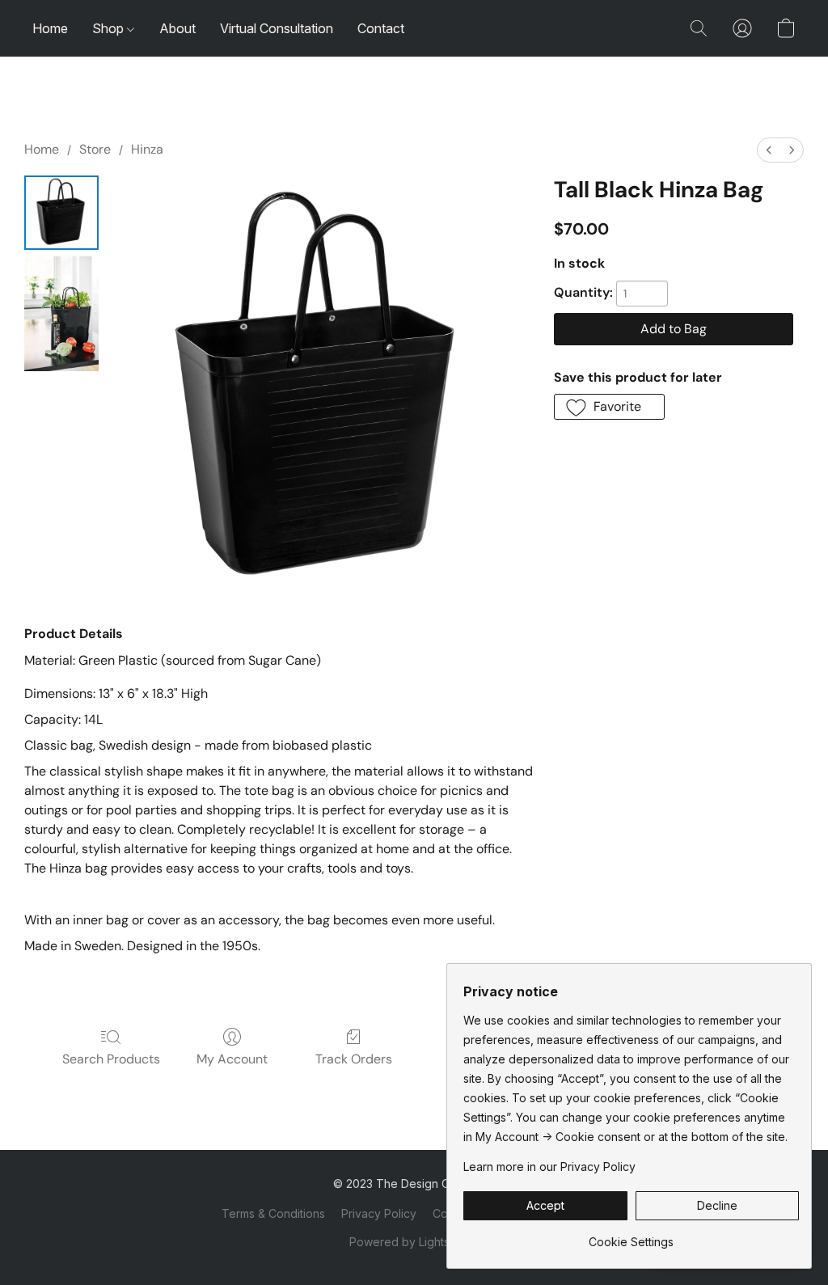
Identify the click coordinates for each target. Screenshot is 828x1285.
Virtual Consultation (276, 28)
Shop (109, 28)
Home (50, 28)
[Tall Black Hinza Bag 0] (61, 212)
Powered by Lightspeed (414, 1242)
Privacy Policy (378, 1213)
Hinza (147, 149)
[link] (631, 1236)
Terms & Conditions (273, 1213)
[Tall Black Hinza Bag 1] (61, 313)
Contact (380, 28)
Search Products (111, 1058)
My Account (232, 1058)
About (177, 28)
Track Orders (353, 1058)
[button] (698, 28)
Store (95, 149)
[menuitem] (769, 150)
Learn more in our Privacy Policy (549, 1166)
